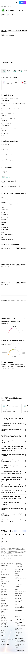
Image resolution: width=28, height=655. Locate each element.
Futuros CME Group (19, 584)
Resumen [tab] (4, 30)
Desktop (3, 612)
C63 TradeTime (18, 610)
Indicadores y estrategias (7, 639)
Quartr (15, 556)
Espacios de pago (5, 644)
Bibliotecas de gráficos (20, 637)
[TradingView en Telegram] (20, 535)
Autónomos (4, 642)
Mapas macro (4, 605)
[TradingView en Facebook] (6, 535)
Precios (16, 568)
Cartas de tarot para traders (19, 608)
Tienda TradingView (19, 606)
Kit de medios (18, 601)
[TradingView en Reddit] (2, 538)
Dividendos (4, 594)
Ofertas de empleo (19, 600)
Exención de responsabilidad (18, 617)
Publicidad (17, 647)
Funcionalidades (18, 566)
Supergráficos (4, 565)
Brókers (16, 577)
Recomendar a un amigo (7, 620)
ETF (2, 571)
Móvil (2, 611)
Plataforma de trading (20, 641)
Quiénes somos (18, 593)
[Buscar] (16, 2)
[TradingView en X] (2, 535)
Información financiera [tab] (14, 30)
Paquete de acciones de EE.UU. (20, 588)
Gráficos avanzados (19, 640)
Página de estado (19, 629)
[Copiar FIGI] (12, 239)
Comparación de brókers (20, 578)
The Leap (17, 580)
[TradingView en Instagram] (13, 535)
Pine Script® (4, 606)
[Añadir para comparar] (16, 82)
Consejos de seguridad (20, 625)
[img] (22, 14)
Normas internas (5, 624)
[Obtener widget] (25, 318)
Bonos (2, 572)
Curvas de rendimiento (6, 602)
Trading (3, 630)
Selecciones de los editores (5, 634)
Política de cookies (19, 620)
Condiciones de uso (19, 614)
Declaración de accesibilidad (18, 623)
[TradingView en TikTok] (23, 535)
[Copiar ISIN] (12, 234)
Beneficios (3, 592)
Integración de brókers (20, 648)
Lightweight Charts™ (19, 638)
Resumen (17, 575)
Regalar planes (18, 571)
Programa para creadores (4, 622)
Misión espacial (18, 595)
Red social (3, 617)
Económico (4, 591)
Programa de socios (19, 650)
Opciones (3, 603)
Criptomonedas (5, 574)
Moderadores (4, 626)
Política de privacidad (20, 619)
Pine (2, 579)
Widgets (16, 635)
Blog (16, 596)
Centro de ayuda (18, 598)
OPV (2, 596)
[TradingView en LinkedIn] (16, 535)
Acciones (3, 569)
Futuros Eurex (18, 586)
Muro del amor (4, 618)
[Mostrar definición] (17, 98)
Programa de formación (20, 652)
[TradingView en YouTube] (9, 535)
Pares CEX (3, 576)
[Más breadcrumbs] (8, 6)
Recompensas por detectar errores (19, 627)
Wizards (3, 641)
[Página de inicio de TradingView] (5, 2)
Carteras (3, 600)
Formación (3, 632)
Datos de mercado (19, 569)
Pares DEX (3, 577)
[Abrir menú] (2, 2)
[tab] (18, 248)
